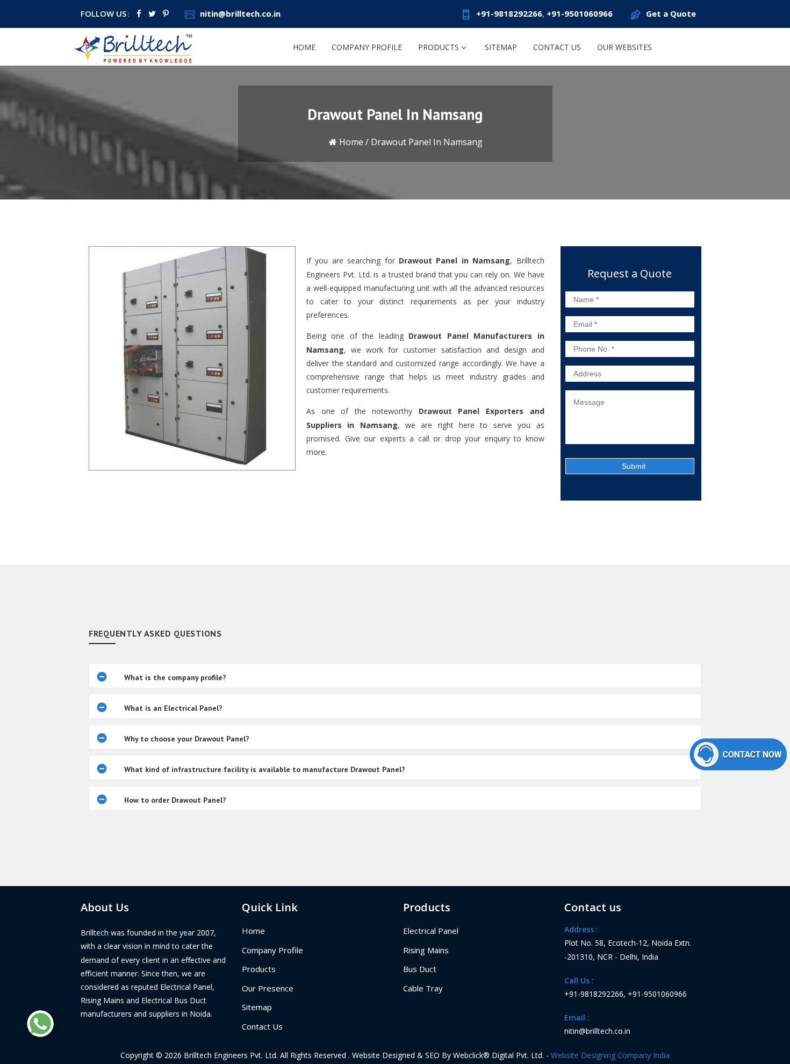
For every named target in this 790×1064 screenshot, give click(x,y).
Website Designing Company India (610, 1055)
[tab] (395, 675)
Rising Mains (426, 950)
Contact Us (557, 47)
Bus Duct (419, 968)
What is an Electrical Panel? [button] (173, 708)
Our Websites (624, 47)
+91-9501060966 (580, 13)
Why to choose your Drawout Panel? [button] (186, 739)
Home (304, 47)
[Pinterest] (166, 13)
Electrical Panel (430, 930)
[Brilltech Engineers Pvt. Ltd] (134, 46)
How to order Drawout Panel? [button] (175, 800)
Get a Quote (671, 13)
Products (438, 47)
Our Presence (267, 988)
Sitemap (501, 47)
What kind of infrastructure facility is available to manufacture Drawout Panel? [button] (264, 769)
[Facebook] (139, 13)
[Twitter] (152, 13)
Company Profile (367, 47)
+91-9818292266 (509, 13)
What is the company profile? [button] (175, 677)
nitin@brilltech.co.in (240, 13)
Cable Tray (423, 988)
